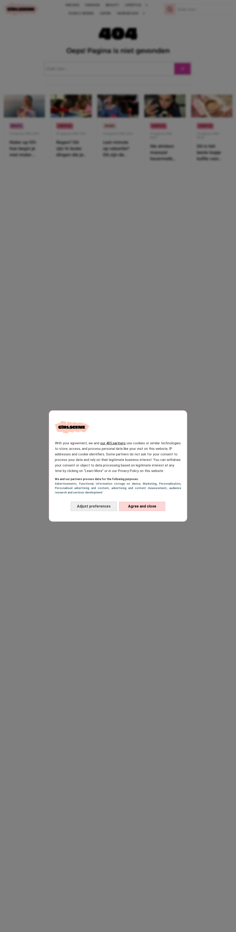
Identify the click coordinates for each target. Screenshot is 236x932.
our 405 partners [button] (113, 443)
